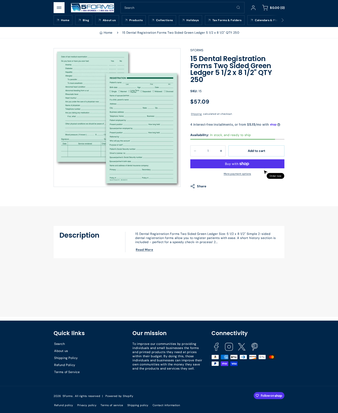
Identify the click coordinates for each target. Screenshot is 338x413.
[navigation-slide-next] (277, 20)
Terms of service (112, 405)
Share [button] (202, 186)
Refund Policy (64, 365)
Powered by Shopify (119, 396)
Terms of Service (67, 372)
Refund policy (63, 405)
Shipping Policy (66, 358)
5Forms (68, 396)
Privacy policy (86, 405)
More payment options (237, 173)
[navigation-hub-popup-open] (59, 7)
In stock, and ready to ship (220, 135)
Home (108, 33)
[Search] (238, 7)
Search (59, 344)
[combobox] (182, 7)
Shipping (196, 113)
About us (61, 351)
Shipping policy (137, 405)
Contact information (166, 405)
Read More (144, 250)
